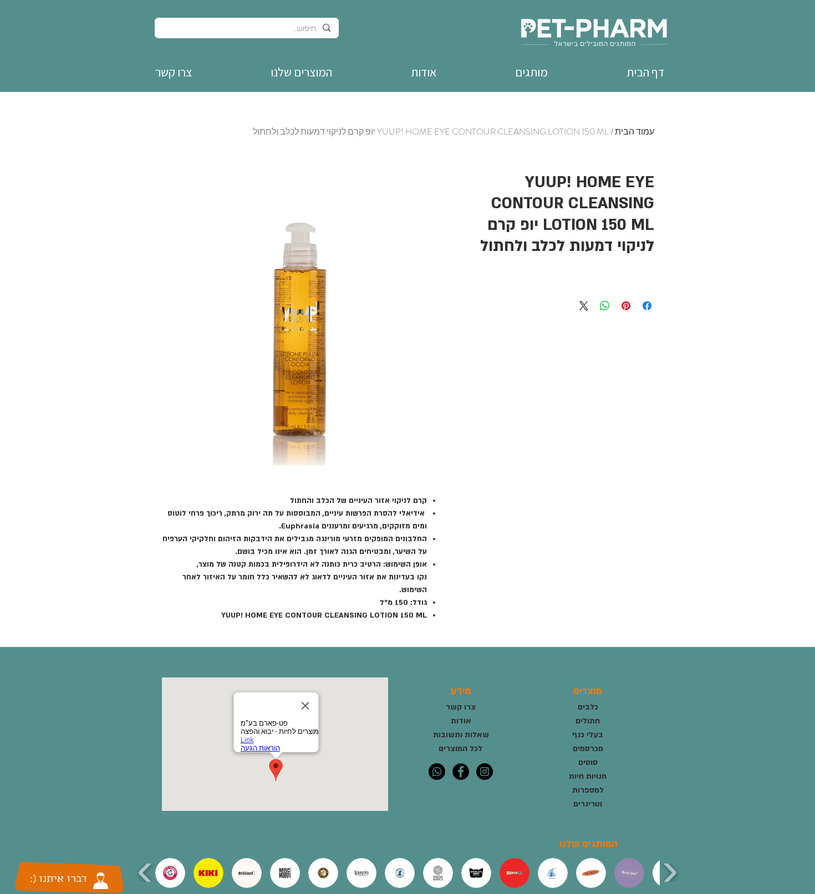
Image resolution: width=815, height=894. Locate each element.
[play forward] (669, 872)
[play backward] (145, 872)
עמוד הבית (634, 131)
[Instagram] (484, 771)
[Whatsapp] (437, 771)
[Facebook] (460, 771)
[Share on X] (583, 305)
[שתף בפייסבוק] (647, 305)
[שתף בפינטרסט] (626, 305)
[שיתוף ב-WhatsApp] (605, 305)
